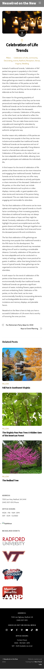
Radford (22, 61)
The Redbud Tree (10, 480)
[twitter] (12, 630)
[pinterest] (22, 630)
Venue (37, 61)
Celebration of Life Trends (22, 47)
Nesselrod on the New (11, 659)
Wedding (25, 63)
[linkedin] (37, 630)
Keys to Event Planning (29, 328)
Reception (30, 61)
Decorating (8, 61)
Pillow (8, 58)
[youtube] (27, 630)
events (15, 61)
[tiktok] (32, 630)
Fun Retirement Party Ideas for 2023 (19, 325)
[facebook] (17, 630)
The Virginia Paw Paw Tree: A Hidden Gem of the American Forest (22, 434)
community (33, 58)
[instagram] (7, 630)
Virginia (18, 63)
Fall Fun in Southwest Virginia (16, 387)
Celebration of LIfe (21, 58)
